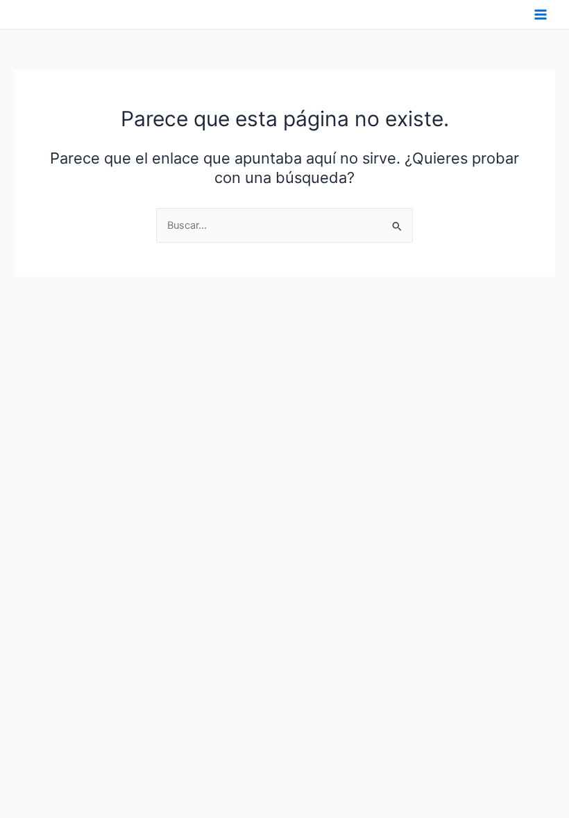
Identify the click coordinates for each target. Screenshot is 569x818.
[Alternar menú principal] (540, 14)
